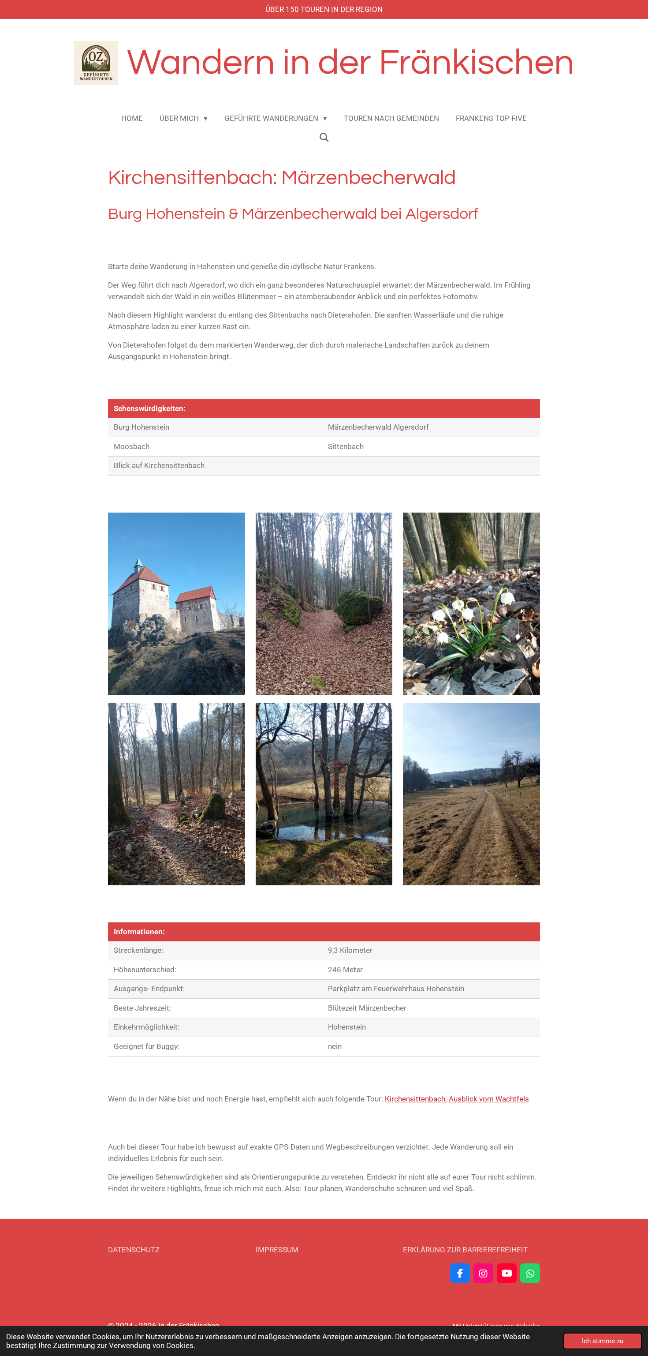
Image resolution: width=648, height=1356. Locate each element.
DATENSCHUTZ (134, 1249)
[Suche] (324, 137)
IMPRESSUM (277, 1249)
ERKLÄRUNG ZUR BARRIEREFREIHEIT (465, 1249)
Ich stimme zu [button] (602, 1341)
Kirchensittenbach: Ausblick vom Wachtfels (457, 1098)
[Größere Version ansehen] (176, 604)
